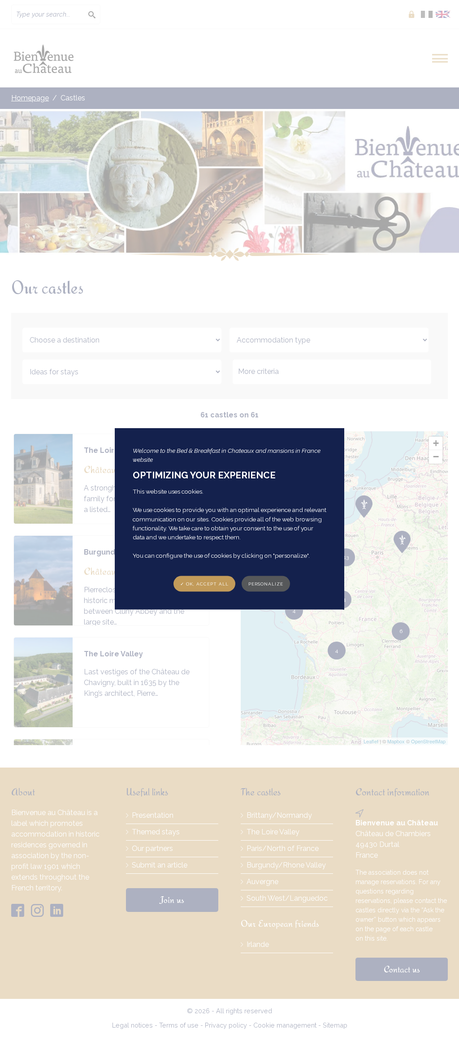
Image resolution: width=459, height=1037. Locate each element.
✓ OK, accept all (204, 583)
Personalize (265, 583)
